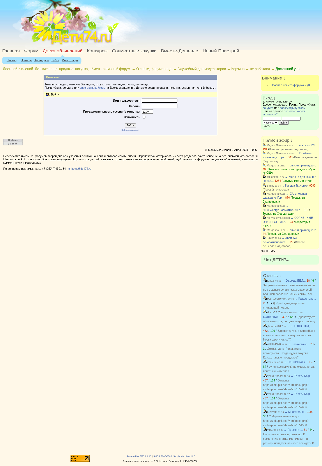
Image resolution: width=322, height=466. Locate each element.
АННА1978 (274, 344)
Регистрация (70, 60)
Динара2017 (275, 326)
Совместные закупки (134, 50)
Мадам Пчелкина (277, 145)
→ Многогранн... (295, 411)
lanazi (270, 280)
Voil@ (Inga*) (275, 376)
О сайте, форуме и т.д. (154, 69)
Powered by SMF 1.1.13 (139, 456)
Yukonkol (272, 176)
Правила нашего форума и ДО (291, 85)
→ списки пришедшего (301, 165)
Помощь (26, 60)
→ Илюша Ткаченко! (294, 185)
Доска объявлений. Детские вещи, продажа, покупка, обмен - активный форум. (67, 69)
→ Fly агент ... (293, 429)
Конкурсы (97, 50)
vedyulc (271, 362)
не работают (260, 69)
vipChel (271, 429)
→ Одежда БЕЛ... (294, 280)
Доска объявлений (63, 50)
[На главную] (40, 44)
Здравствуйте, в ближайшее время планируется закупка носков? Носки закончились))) (289, 335)
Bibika (270, 238)
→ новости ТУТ (305, 145)
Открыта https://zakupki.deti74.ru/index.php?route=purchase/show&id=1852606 (285, 385)
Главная (11, 50)
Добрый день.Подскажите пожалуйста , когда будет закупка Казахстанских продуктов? (285, 353)
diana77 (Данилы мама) (282, 312)
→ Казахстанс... (305, 298)
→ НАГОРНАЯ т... (296, 362)
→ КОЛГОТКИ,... (301, 326)
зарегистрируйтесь (92, 87)
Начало (11, 60)
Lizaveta (272, 411)
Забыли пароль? (130, 130)
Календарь (41, 60)
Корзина (238, 69)
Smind (270, 185)
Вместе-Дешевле (179, 50)
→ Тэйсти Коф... (301, 376)
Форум (31, 50)
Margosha (272, 165)
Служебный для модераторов (201, 69)
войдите (268, 107)
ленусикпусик (274, 217)
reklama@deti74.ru (79, 168)
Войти (55, 60)
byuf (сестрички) (277, 298)
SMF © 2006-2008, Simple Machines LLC (174, 456)
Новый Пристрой (221, 50)
